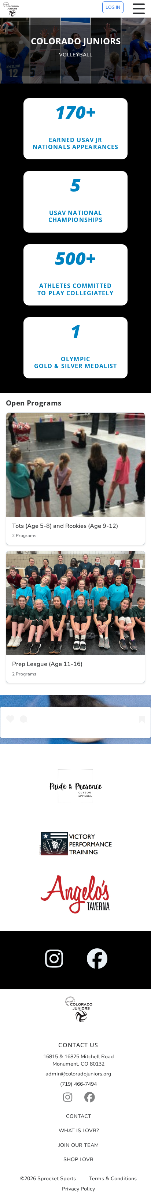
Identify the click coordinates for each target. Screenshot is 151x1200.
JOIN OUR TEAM (78, 1145)
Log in (113, 7)
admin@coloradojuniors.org (78, 1073)
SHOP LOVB (78, 1159)
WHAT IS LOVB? (79, 1130)
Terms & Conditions (113, 1179)
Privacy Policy (78, 1189)
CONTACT (78, 1116)
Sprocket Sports (56, 1179)
